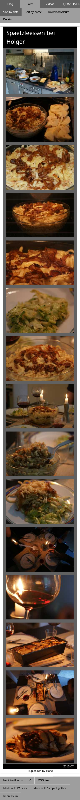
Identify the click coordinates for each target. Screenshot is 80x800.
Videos (50, 4)
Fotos (30, 4)
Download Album (58, 12)
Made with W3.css (15, 788)
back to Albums (13, 780)
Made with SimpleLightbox (50, 788)
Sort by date (10, 12)
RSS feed (44, 780)
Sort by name (33, 12)
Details (7, 19)
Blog (10, 4)
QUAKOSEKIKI (71, 4)
